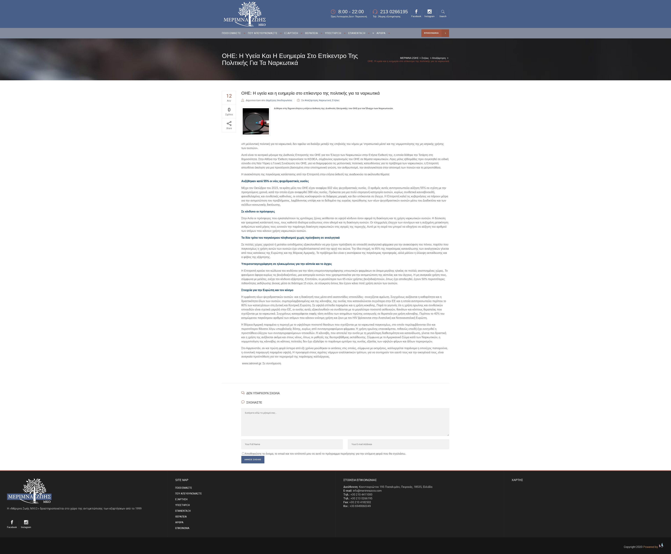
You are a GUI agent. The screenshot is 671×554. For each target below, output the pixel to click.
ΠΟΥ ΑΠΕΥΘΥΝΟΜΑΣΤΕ (188, 493)
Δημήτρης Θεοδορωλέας (279, 100)
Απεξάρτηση (439, 58)
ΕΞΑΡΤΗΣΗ (181, 499)
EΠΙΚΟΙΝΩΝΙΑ (182, 528)
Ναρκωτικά (325, 100)
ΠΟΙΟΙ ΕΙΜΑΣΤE (183, 487)
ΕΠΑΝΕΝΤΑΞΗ (183, 510)
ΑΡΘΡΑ (179, 522)
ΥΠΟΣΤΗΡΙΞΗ (182, 505)
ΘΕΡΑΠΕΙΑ (181, 516)
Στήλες (425, 58)
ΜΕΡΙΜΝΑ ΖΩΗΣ (409, 58)
